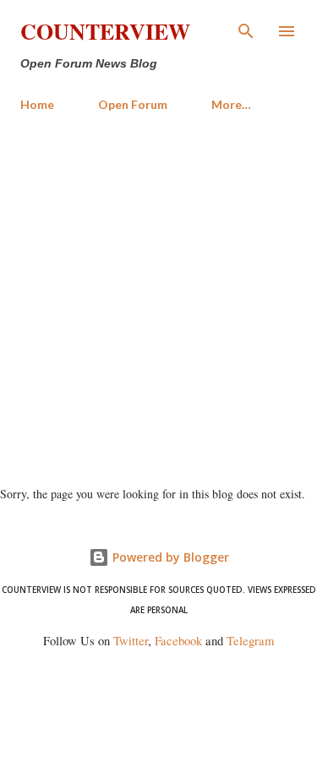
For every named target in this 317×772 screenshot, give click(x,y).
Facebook (178, 641)
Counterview (105, 31)
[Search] (246, 30)
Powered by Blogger (169, 557)
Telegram (250, 641)
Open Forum (132, 104)
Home (37, 104)
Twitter (130, 641)
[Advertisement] (158, 291)
